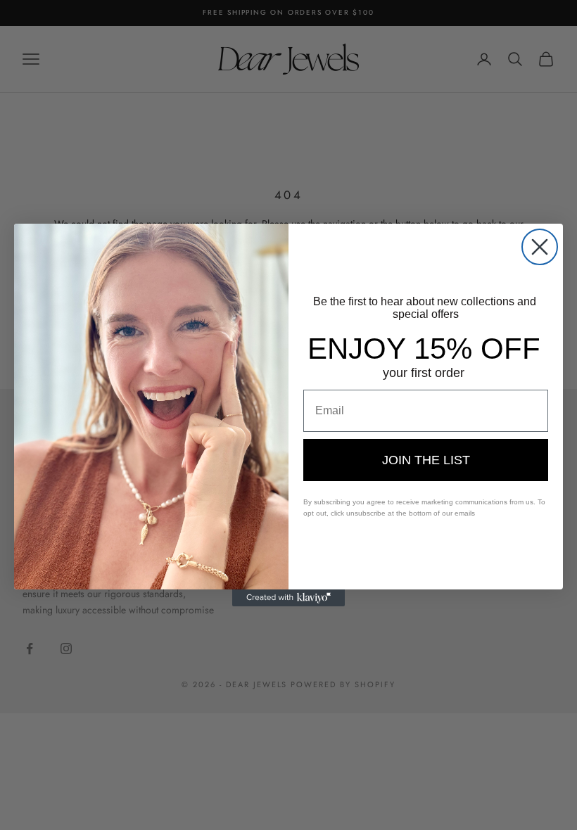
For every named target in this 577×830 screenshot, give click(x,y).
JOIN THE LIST (426, 460)
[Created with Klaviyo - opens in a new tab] (288, 597)
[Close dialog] (539, 246)
